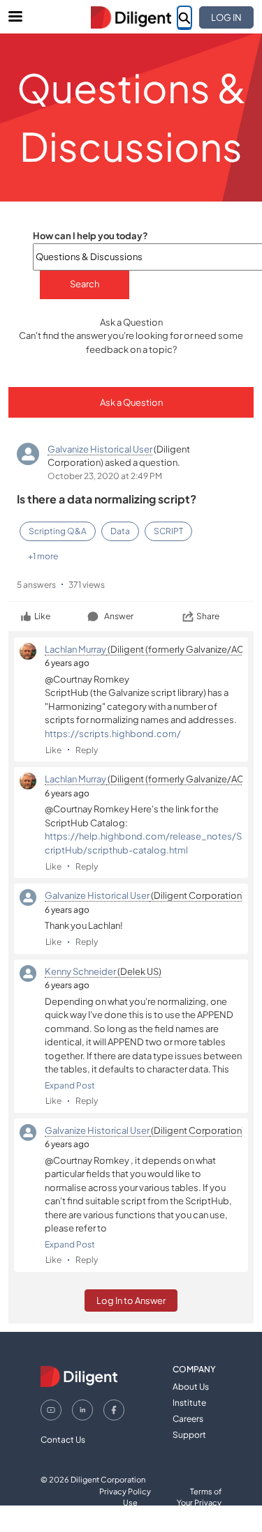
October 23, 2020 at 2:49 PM (105, 476)
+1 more (43, 556)
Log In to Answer (131, 1300)
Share (207, 616)
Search (84, 283)
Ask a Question (131, 402)
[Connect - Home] (131, 17)
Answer (118, 616)
